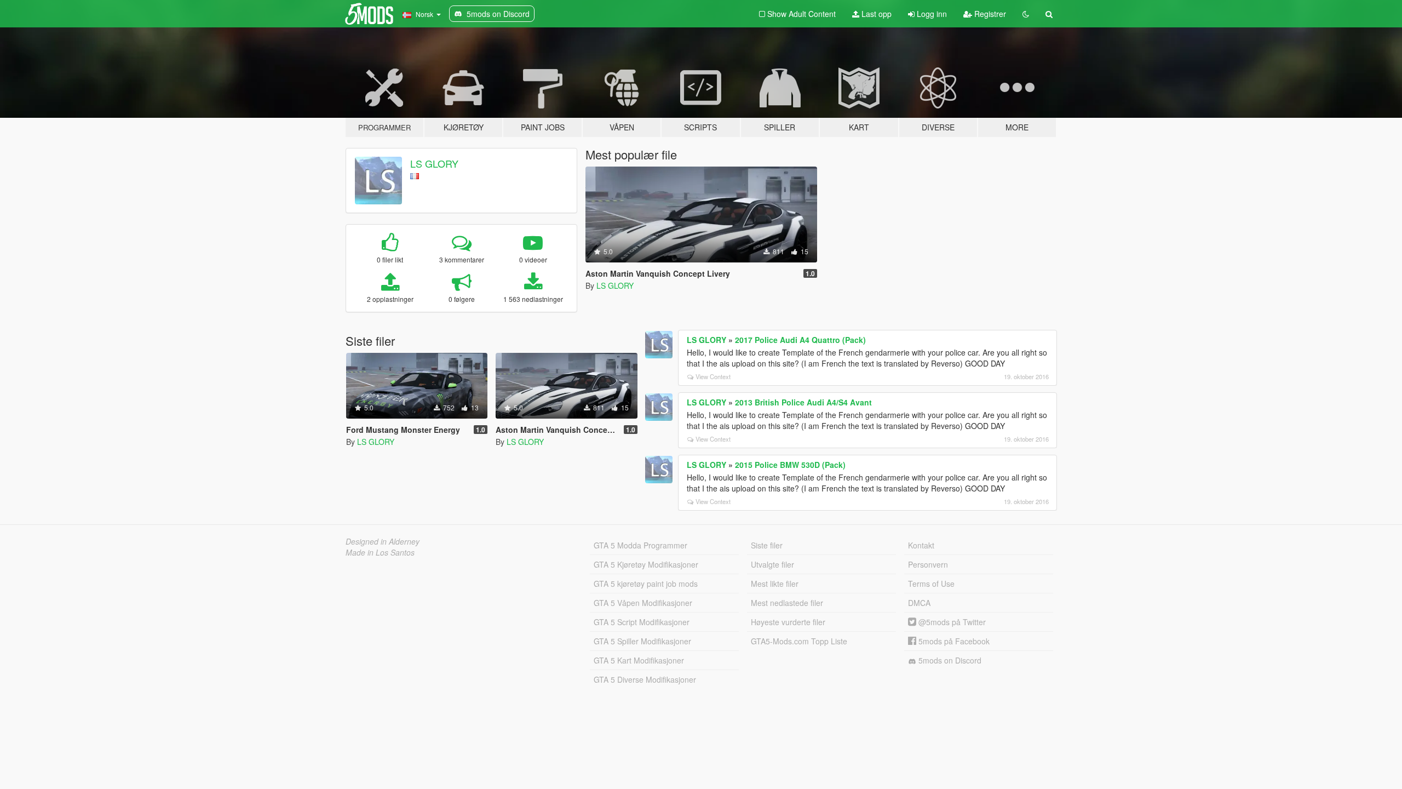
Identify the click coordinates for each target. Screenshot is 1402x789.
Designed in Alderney (383, 541)
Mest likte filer (774, 583)
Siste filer (767, 545)
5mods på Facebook (953, 641)
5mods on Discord (948, 660)
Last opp (875, 13)
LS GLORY (434, 163)
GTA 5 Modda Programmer (640, 545)
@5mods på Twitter (951, 621)
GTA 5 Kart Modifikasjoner (639, 660)
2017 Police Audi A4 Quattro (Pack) (800, 339)
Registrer (989, 13)
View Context (713, 376)
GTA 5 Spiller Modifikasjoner (642, 641)
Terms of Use (931, 583)
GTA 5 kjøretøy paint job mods (646, 583)
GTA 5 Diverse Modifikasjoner (645, 679)
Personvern (928, 564)
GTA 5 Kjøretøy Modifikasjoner (646, 564)
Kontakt (921, 545)
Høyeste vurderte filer (788, 621)
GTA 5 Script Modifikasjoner (641, 621)
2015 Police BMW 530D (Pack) (790, 464)
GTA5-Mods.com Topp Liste (799, 641)
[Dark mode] (1025, 13)
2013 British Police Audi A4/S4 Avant (803, 402)
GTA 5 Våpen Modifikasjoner (643, 602)
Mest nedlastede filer (787, 602)
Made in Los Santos (380, 552)
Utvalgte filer (772, 564)
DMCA (919, 602)
